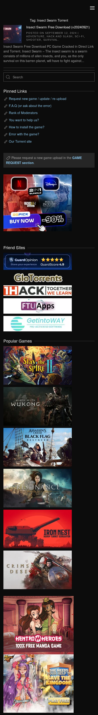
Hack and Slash (60, 36)
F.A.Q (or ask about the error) (30, 105)
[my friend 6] (37, 305)
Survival (50, 39)
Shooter (33, 39)
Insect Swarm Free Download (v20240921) (58, 27)
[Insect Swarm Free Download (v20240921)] (12, 33)
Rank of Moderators (23, 112)
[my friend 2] (37, 277)
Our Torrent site (20, 141)
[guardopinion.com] (37, 261)
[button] (92, 8)
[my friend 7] (37, 323)
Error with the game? (24, 134)
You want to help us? (24, 120)
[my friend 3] (37, 290)
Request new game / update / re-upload (37, 98)
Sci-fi (79, 36)
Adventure (35, 36)
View (38, 364)
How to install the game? (26, 127)
